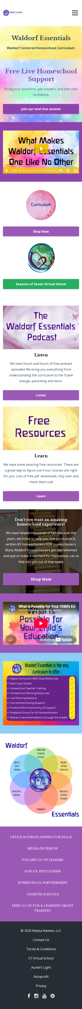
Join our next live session (41, 109)
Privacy (41, 986)
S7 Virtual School (41, 958)
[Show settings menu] (68, 170)
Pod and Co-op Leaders (42, 860)
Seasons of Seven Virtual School (41, 284)
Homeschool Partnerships (42, 882)
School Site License (42, 871)
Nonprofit (41, 976)
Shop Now (41, 231)
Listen (41, 395)
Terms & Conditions (41, 949)
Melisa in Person (42, 848)
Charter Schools (43, 894)
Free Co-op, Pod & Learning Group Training (42, 908)
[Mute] (60, 170)
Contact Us (41, 940)
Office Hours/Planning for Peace (41, 837)
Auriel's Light (41, 967)
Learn (41, 496)
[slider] (37, 170)
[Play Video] (6, 170)
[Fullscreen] (75, 170)
